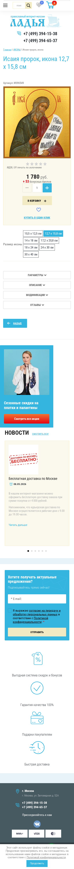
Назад (17, 323)
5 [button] (42, 551)
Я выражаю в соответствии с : (37, 616)
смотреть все (40, 433)
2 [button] (32, 551)
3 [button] (35, 551)
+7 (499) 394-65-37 (40, 40)
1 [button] (28, 551)
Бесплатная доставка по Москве (33, 478)
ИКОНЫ (17, 49)
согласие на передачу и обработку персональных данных (37, 612)
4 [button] (39, 551)
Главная (7, 49)
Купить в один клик (37, 217)
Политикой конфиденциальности (46, 857)
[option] (37, 122)
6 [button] (46, 551)
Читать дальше (18, 525)
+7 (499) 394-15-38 (40, 33)
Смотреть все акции (26, 419)
